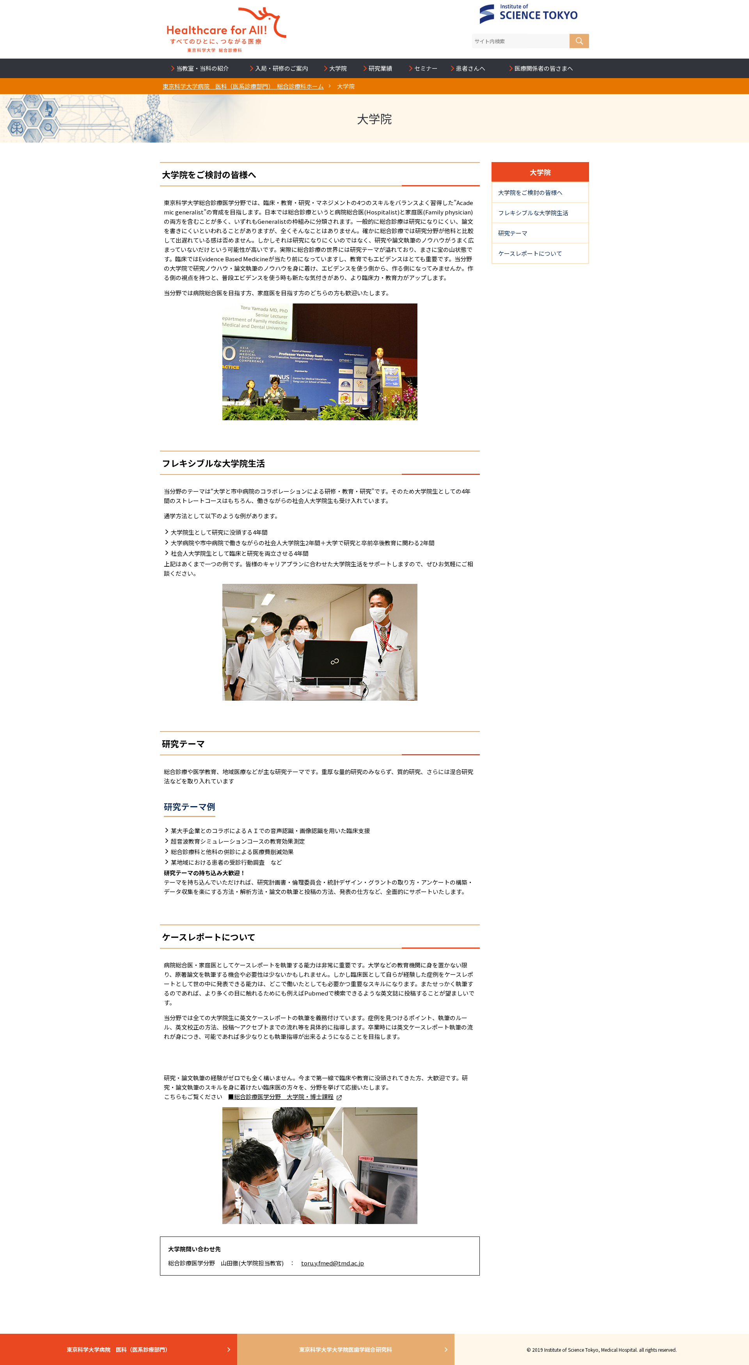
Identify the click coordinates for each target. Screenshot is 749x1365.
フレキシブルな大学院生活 (533, 213)
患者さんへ (473, 68)
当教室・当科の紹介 (202, 68)
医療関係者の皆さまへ (546, 68)
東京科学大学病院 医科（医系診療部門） (118, 1349)
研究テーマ (512, 233)
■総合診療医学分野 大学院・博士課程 (281, 1096)
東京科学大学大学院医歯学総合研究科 (345, 1349)
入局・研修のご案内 (281, 68)
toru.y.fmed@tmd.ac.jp (332, 1263)
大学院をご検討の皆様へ (530, 192)
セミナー (426, 68)
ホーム (243, 86)
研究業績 (383, 68)
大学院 (340, 68)
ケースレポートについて (530, 253)
